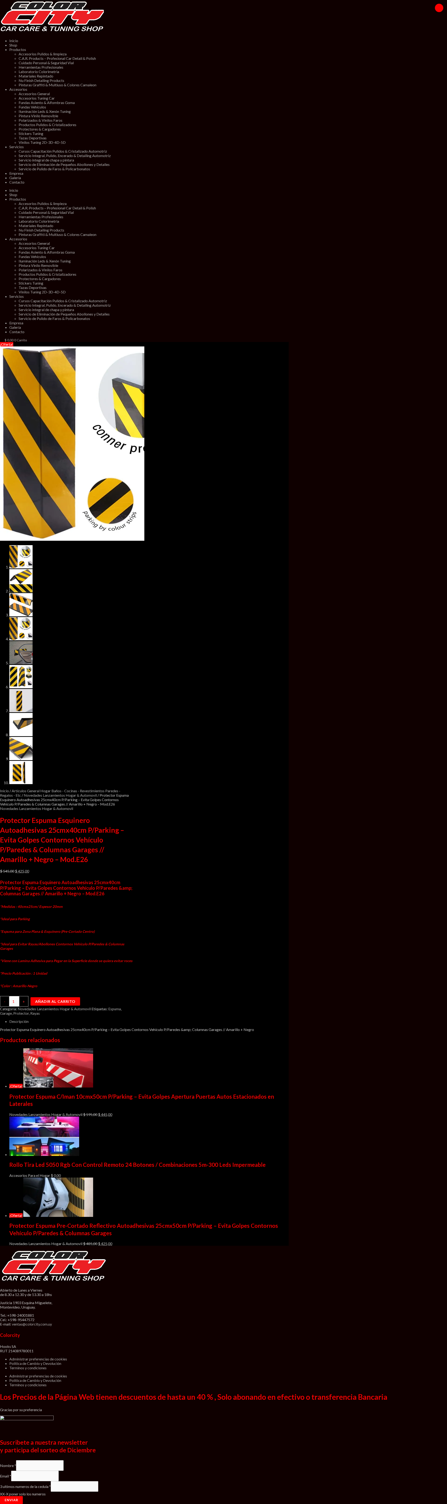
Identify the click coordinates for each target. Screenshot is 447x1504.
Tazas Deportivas (33, 138)
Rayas (35, 1013)
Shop (13, 45)
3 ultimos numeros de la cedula (25, 1486)
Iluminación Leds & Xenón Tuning (45, 111)
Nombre (8, 1465)
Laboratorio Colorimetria (39, 71)
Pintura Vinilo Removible (38, 116)
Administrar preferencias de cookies (38, 1359)
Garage (6, 1013)
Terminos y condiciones (28, 1368)
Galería (15, 177)
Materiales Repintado (36, 76)
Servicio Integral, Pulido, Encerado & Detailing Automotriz (65, 155)
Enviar (11, 1500)
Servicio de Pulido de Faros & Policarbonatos (54, 169)
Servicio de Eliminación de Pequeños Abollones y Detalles (64, 164)
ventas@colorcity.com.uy (32, 1324)
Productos (17, 49)
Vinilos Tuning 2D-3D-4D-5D (42, 142)
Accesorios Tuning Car (37, 98)
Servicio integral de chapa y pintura (46, 160)
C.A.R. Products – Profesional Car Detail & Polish (57, 58)
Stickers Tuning (31, 133)
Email (5, 1476)
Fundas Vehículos (32, 107)
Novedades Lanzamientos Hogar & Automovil (60, 795)
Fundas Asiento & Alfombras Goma (47, 102)
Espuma (114, 1009)
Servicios (16, 146)
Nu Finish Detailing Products (41, 80)
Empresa (16, 173)
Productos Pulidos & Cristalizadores (47, 124)
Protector (21, 1013)
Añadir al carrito (55, 1001)
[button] (439, 8)
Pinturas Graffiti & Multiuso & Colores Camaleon (57, 85)
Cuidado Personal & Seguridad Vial (46, 62)
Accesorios (18, 89)
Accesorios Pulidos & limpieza (43, 54)
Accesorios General (34, 93)
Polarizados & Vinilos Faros (40, 120)
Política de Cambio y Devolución (35, 1363)
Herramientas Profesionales (41, 67)
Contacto (16, 182)
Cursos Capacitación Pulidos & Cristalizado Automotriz (63, 151)
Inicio (13, 40)
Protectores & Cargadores (40, 129)
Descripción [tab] (19, 1021)
